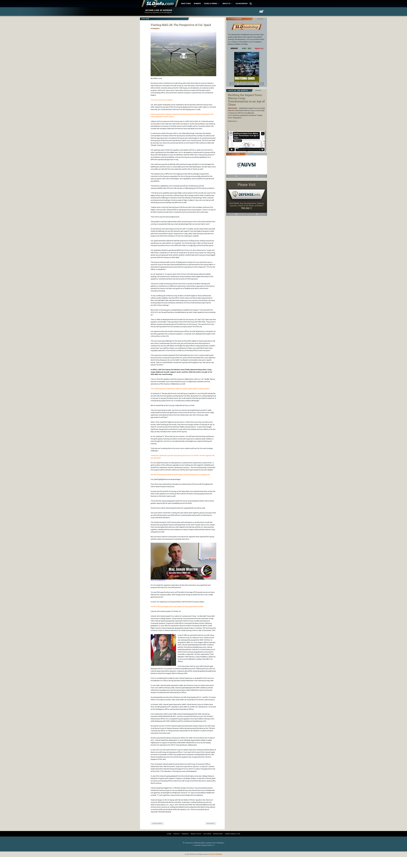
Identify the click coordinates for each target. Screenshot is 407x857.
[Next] (255, 83)
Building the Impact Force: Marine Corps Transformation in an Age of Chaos (246, 99)
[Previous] (238, 83)
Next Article (210, 823)
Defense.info (218, 834)
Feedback (185, 834)
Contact (176, 834)
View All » (260, 19)
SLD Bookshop (242, 3)
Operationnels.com (232, 834)
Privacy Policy (196, 834)
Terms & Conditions (215, 854)
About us (226, 3)
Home (169, 834)
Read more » (232, 121)
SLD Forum (207, 834)
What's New (186, 3)
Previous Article (157, 823)
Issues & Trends (210, 3)
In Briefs (197, 3)
